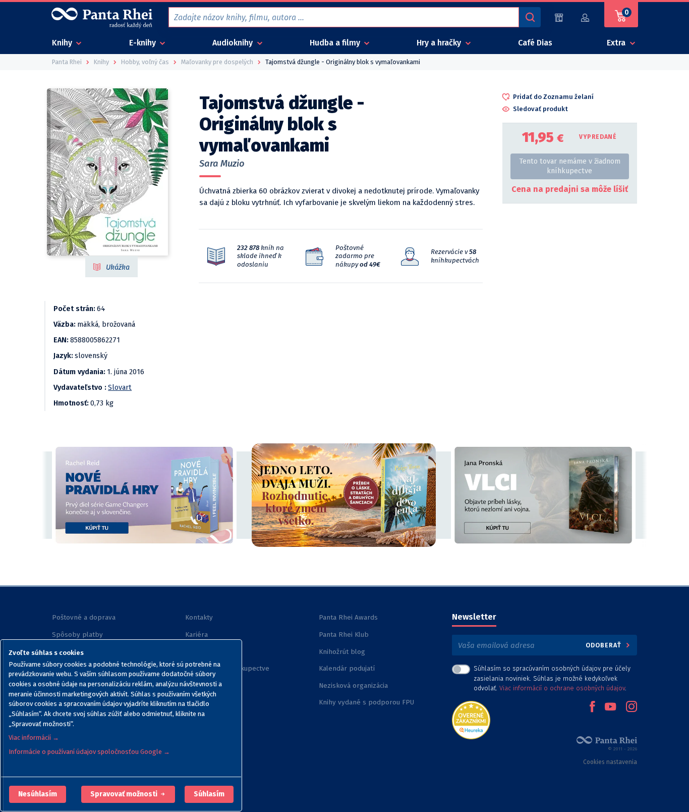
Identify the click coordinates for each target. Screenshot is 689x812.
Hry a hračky (440, 42)
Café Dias (535, 42)
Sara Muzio (222, 163)
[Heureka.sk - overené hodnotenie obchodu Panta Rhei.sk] (471, 719)
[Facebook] (592, 707)
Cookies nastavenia (610, 762)
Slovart (120, 387)
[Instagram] (631, 707)
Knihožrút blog (342, 651)
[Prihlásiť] (585, 17)
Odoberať (604, 645)
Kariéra (196, 634)
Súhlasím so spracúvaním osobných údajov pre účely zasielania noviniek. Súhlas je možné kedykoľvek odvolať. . (552, 678)
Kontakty (199, 617)
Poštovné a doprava (84, 617)
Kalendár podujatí (347, 668)
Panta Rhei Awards (348, 617)
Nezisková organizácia (353, 685)
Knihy (63, 42)
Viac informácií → (34, 737)
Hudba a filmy (336, 42)
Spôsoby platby (77, 634)
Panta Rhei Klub (344, 634)
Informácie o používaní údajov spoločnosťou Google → (89, 751)
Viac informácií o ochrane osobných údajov (562, 688)
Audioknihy (233, 42)
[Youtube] (610, 707)
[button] (37, 794)
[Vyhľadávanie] (529, 17)
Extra (617, 42)
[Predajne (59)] (559, 17)
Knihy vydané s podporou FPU (366, 702)
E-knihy (143, 42)
